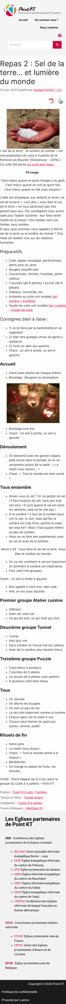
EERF (17, 860)
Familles (41, 792)
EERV (17, 892)
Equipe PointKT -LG (47, 90)
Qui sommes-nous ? (46, 20)
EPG (17, 869)
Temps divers (33, 797)
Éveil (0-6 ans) (23, 792)
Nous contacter (49, 27)
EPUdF (18, 936)
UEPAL (18, 945)
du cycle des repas (40, 164)
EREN (18, 874)
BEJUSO (20, 851)
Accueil (23, 20)
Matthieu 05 (34, 808)
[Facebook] (60, 35)
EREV (17, 883)
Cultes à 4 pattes (30, 803)
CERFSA (19, 901)
